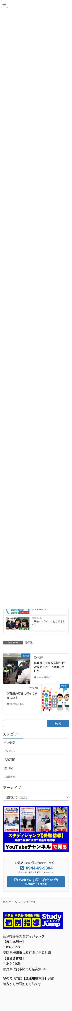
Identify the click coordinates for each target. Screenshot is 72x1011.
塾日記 (29, 642)
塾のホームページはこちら (20, 901)
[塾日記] (16, 668)
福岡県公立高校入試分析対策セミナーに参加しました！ (49, 666)
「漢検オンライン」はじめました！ (48, 623)
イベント (24, 612)
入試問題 (10, 759)
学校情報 (10, 742)
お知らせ (24, 629)
